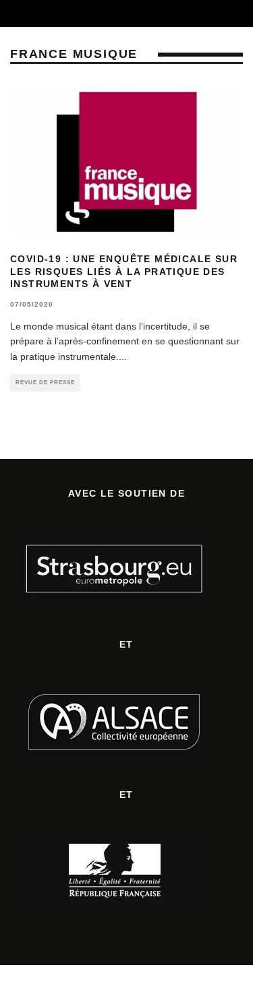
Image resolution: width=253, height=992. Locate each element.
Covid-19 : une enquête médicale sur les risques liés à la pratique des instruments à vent (123, 270)
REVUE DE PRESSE (45, 382)
